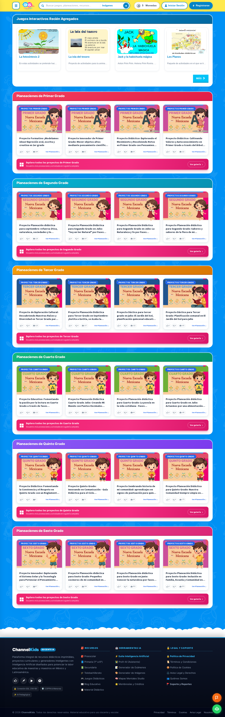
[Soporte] (40, 681)
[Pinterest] (23, 681)
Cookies (183, 712)
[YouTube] (31, 681)
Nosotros (208, 712)
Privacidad (159, 712)
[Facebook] (15, 681)
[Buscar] (126, 5)
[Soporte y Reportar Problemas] (216, 697)
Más (199, 78)
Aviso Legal (195, 712)
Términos (171, 712)
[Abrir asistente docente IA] (216, 708)
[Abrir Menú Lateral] (16, 5)
